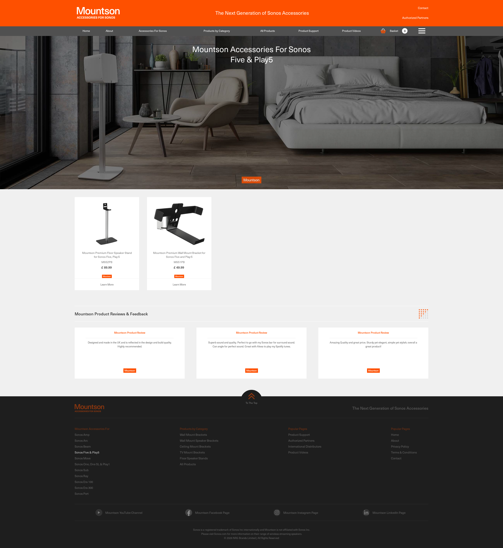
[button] (153, 31)
